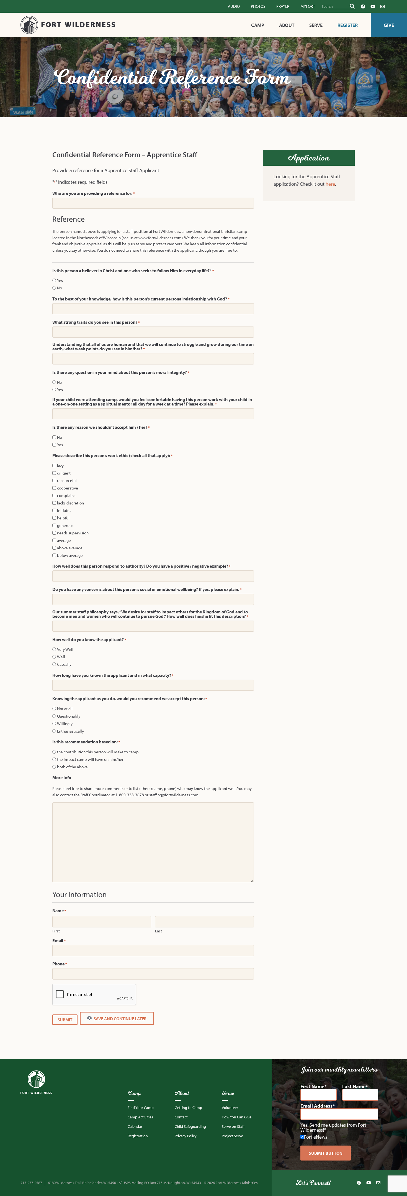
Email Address (316, 1105)
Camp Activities (140, 1117)
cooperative (67, 488)
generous (65, 525)
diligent (64, 473)
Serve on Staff (233, 1126)
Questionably (68, 716)
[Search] (352, 6)
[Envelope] (382, 6)
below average (70, 555)
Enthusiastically (70, 731)
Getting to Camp (188, 1107)
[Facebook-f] (363, 6)
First (56, 930)
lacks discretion (70, 503)
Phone (59, 964)
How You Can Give (236, 1117)
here (330, 184)
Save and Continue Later (119, 1018)
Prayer (282, 6)
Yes (60, 280)
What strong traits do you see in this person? (96, 322)
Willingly (65, 723)
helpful (63, 518)
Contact (181, 1117)
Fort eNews (315, 1136)
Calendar (135, 1126)
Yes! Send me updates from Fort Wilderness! (333, 1128)
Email (59, 940)
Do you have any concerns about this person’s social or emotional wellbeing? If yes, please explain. (147, 589)
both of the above (72, 767)
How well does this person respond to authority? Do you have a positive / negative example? (141, 566)
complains (66, 495)
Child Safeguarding (190, 1126)
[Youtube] (373, 6)
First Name (312, 1086)
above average (70, 548)
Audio (234, 6)
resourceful (67, 480)
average (64, 540)
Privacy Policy (186, 1135)
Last (158, 930)
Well (61, 657)
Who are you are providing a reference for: (93, 193)
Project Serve (232, 1135)
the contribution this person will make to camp (98, 752)
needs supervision (73, 533)
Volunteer (230, 1107)
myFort (307, 6)
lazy (60, 465)
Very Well (65, 649)
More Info (61, 777)
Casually (64, 664)
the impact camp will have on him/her (90, 759)
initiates (64, 510)
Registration (138, 1135)
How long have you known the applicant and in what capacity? (113, 675)
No (59, 288)
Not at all (65, 709)
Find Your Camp (141, 1107)
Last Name (354, 1086)
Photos (258, 6)
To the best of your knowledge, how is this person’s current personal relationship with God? (141, 299)
